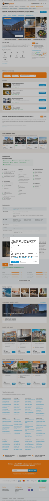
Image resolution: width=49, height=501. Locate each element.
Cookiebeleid (21, 257)
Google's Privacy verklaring (28, 257)
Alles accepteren (15, 261)
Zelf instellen (35, 261)
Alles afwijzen (22, 261)
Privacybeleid (15, 257)
